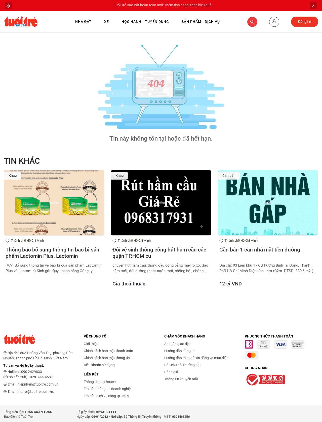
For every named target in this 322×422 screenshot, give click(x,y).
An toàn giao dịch (177, 344)
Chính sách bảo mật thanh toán (108, 351)
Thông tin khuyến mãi (181, 379)
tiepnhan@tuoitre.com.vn (38, 384)
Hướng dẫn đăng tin (179, 351)
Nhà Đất (83, 22)
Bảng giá (171, 372)
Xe (106, 22)
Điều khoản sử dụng (99, 365)
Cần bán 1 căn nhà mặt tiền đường (259, 250)
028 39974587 (41, 377)
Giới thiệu (91, 344)
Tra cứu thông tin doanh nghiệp (108, 389)
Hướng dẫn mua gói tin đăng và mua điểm (196, 358)
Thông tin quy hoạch (100, 382)
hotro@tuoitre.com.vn (35, 392)
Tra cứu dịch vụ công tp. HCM (107, 396)
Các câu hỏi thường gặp (183, 365)
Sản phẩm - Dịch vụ (201, 22)
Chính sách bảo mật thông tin (107, 358)
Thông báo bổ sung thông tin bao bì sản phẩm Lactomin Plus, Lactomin (52, 253)
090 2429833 (31, 372)
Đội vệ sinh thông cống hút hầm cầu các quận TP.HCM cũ (159, 253)
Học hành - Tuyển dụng (145, 22)
